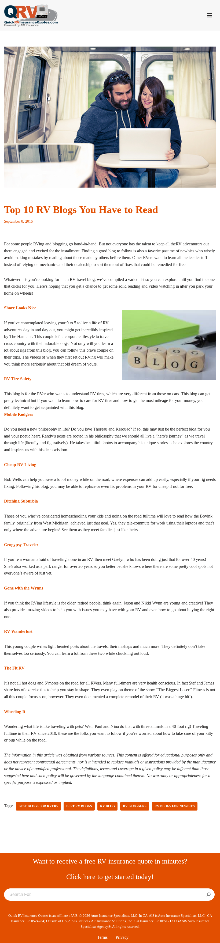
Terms (102, 937)
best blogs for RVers (38, 806)
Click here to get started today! (110, 877)
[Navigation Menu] (209, 15)
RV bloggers (134, 806)
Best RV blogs (79, 806)
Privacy (122, 937)
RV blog (107, 806)
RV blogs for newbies (175, 806)
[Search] (208, 895)
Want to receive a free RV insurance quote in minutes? (110, 861)
